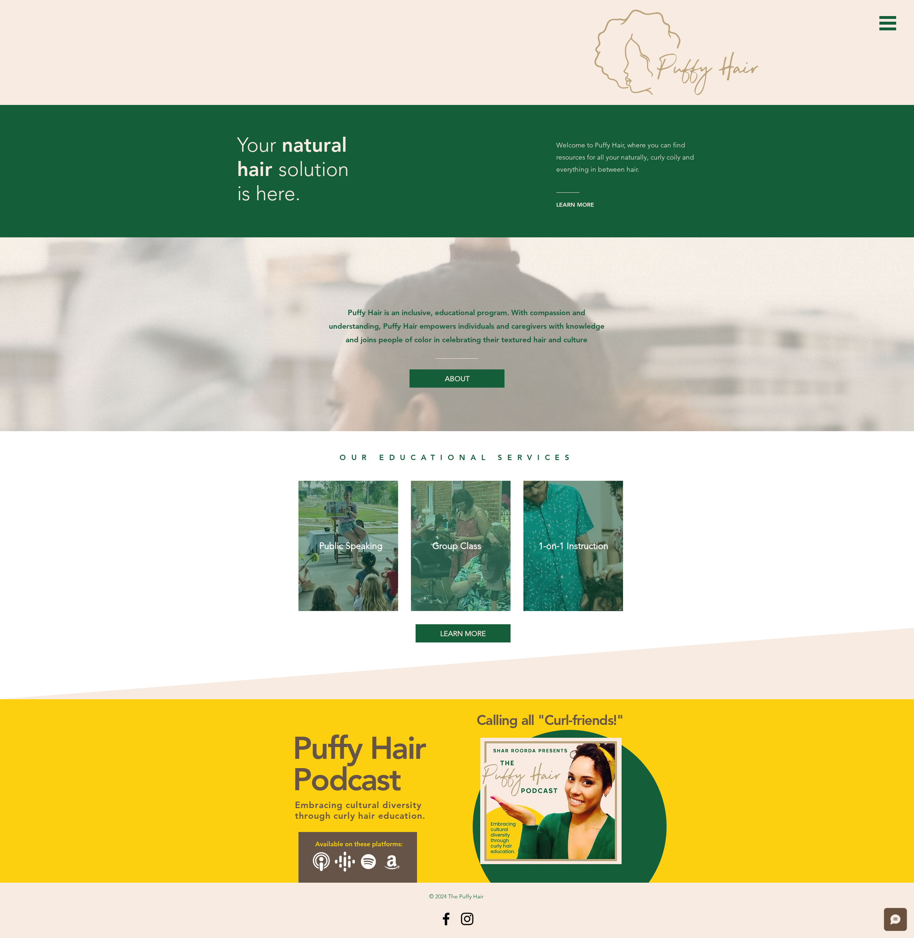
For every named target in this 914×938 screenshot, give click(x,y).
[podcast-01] (321, 862)
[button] (887, 23)
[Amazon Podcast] (392, 862)
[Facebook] (446, 919)
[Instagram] (467, 919)
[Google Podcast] (345, 862)
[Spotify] (368, 862)
